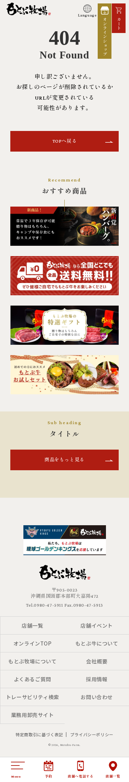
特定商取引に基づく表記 (39, 734)
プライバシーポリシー (92, 734)
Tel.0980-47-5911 (44, 605)
